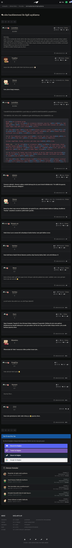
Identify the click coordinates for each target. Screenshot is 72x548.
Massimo (14, 340)
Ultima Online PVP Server (28, 527)
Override (67, 495)
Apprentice (14, 225)
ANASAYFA (4, 519)
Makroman (27, 529)
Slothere (67, 502)
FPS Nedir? (27, 524)
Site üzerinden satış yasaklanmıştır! (18, 486)
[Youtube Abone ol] (25, 539)
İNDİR (2, 527)
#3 (66, 95)
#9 (66, 285)
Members (14, 59)
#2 (66, 73)
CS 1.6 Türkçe (16, 522)
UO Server (27, 519)
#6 (66, 217)
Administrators (14, 29)
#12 (66, 356)
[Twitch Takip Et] (47, 539)
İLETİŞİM (3, 529)
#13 (66, 378)
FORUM (3, 522)
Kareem (14, 385)
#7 (66, 239)
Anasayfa (4, 6)
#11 (66, 333)
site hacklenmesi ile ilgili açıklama (21, 15)
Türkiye (66, 28)
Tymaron (66, 482)
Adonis (14, 175)
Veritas (14, 246)
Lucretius (14, 28)
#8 (66, 261)
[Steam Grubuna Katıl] (41, 539)
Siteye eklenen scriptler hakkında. (18, 499)
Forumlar (21, 6)
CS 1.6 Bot (15, 524)
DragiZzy (14, 362)
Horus (14, 80)
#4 (66, 168)
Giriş (62, 2)
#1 (66, 53)
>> (14, 21)
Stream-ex (14, 223)
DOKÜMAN (3, 524)
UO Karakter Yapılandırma (40, 519)
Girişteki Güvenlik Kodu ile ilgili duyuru (19, 493)
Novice (14, 269)
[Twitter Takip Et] (36, 539)
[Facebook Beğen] (30, 539)
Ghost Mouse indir (28, 522)
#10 (66, 307)
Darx (14, 314)
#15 (66, 422)
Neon (15, 268)
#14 (66, 400)
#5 (66, 192)
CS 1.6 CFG (15, 527)
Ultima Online (13, 6)
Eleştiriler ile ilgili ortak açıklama (17, 473)
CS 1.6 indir (16, 519)
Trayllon (14, 58)
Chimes (67, 475)
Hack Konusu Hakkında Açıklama (17, 480)
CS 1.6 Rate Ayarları (17, 529)
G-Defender (66, 489)
